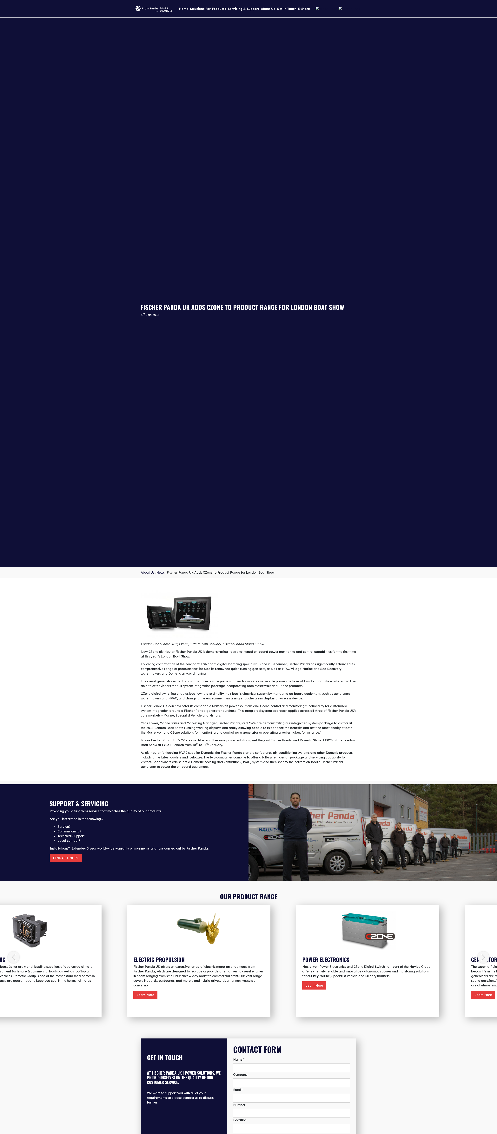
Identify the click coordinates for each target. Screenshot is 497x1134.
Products (219, 9)
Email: (238, 1090)
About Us (268, 9)
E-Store (304, 9)
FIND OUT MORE (66, 858)
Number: (239, 1105)
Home (183, 9)
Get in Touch (286, 9)
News (160, 572)
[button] (13, 957)
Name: (238, 1059)
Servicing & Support (243, 9)
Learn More (145, 995)
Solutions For (200, 9)
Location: (240, 1120)
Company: (240, 1075)
